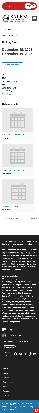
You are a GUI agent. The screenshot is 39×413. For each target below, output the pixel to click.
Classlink (10, 341)
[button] (36, 410)
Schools (6, 377)
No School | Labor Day (10, 206)
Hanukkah (33, 218)
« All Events (6, 30)
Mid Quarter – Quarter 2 (14, 218)
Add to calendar (13, 64)
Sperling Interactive (9, 409)
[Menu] (34, 18)
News (5, 386)
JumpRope (10, 347)
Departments (8, 382)
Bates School (7, 94)
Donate (6, 395)
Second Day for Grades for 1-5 (13, 170)
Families (6, 373)
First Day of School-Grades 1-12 (13, 135)
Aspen (23, 341)
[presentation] (17, 120)
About (5, 369)
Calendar (6, 391)
